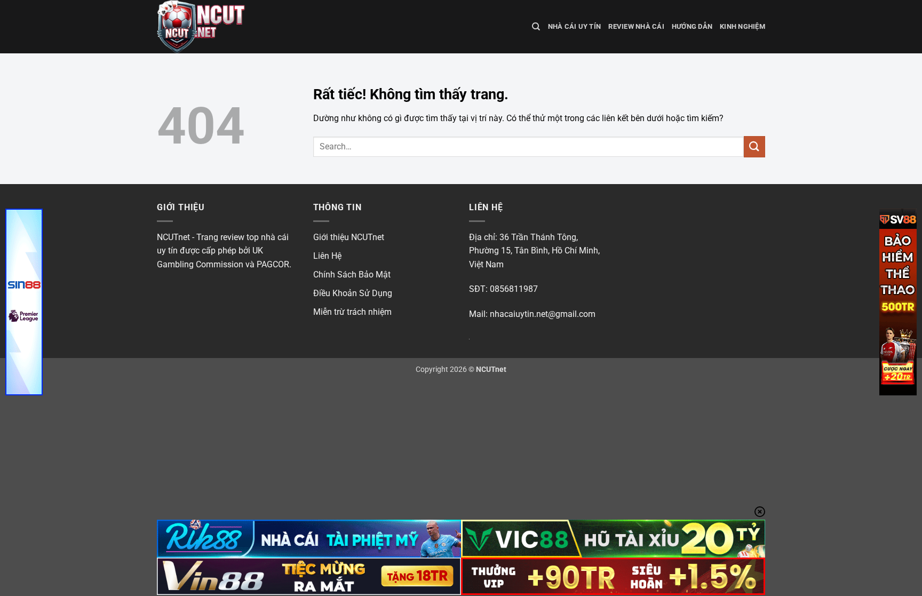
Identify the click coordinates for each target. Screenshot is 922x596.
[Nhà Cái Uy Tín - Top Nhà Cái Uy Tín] (210, 26)
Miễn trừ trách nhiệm (352, 312)
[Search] (536, 27)
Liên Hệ (327, 256)
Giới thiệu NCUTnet (348, 237)
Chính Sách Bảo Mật (352, 274)
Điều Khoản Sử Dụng (352, 293)
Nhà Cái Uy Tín (574, 26)
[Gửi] (754, 146)
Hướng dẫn (692, 26)
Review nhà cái (636, 26)
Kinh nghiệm (742, 26)
